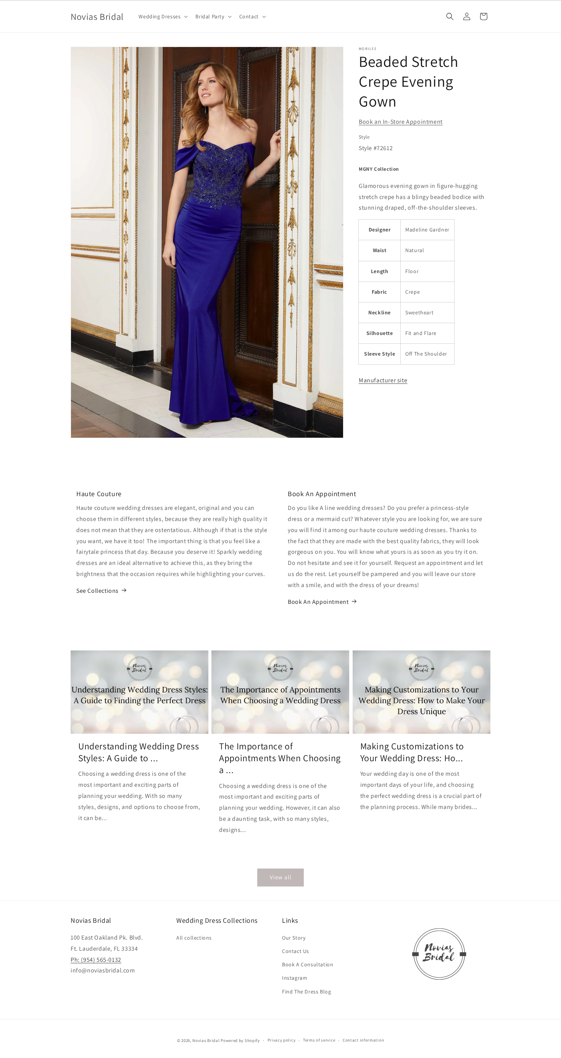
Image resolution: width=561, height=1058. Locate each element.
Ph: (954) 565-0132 (96, 960)
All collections (194, 937)
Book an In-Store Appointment (401, 122)
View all (281, 877)
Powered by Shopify (240, 1040)
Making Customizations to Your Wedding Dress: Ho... (412, 752)
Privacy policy (282, 1040)
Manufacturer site (383, 380)
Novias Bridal (205, 1040)
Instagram (294, 978)
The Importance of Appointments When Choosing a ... (280, 757)
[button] (162, 16)
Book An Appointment (318, 601)
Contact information (363, 1040)
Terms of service (319, 1040)
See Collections (97, 590)
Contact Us (295, 951)
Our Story (293, 937)
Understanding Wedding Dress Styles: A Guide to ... (138, 752)
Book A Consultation (307, 964)
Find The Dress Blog (306, 991)
